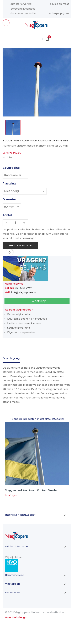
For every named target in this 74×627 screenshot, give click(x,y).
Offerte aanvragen (20, 245)
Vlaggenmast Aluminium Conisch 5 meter (31, 490)
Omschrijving (11, 358)
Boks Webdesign (16, 617)
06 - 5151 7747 (23, 288)
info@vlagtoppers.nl (23, 292)
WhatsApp (38, 301)
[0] (47, 39)
